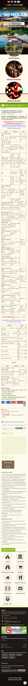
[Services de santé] (20, 589)
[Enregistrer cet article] (24, 405)
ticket (12, 657)
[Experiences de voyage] (8, 568)
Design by (15, 679)
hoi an (4, 654)
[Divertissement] (7, 589)
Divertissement (8, 593)
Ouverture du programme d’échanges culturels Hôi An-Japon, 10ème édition (11, 511)
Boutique (20, 572)
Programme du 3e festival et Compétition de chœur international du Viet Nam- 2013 (13, 492)
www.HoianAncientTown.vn (8, 399)
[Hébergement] (8, 579)
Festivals (7, 561)
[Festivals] (8, 557)
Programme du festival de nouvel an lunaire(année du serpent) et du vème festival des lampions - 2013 (13, 498)
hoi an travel (12, 654)
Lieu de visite (20, 561)
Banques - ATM (8, 604)
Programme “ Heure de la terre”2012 (12, 515)
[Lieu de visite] (20, 557)
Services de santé (20, 593)
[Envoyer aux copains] (21, 402)
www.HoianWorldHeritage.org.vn (17, 397)
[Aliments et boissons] (20, 579)
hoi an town (4, 657)
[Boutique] (20, 568)
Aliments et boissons (20, 582)
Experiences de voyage (8, 572)
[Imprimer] (24, 402)
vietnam (19, 654)
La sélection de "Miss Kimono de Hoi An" (13, 540)
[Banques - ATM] (8, 600)
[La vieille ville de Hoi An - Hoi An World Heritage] (14, 15)
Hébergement (7, 582)
